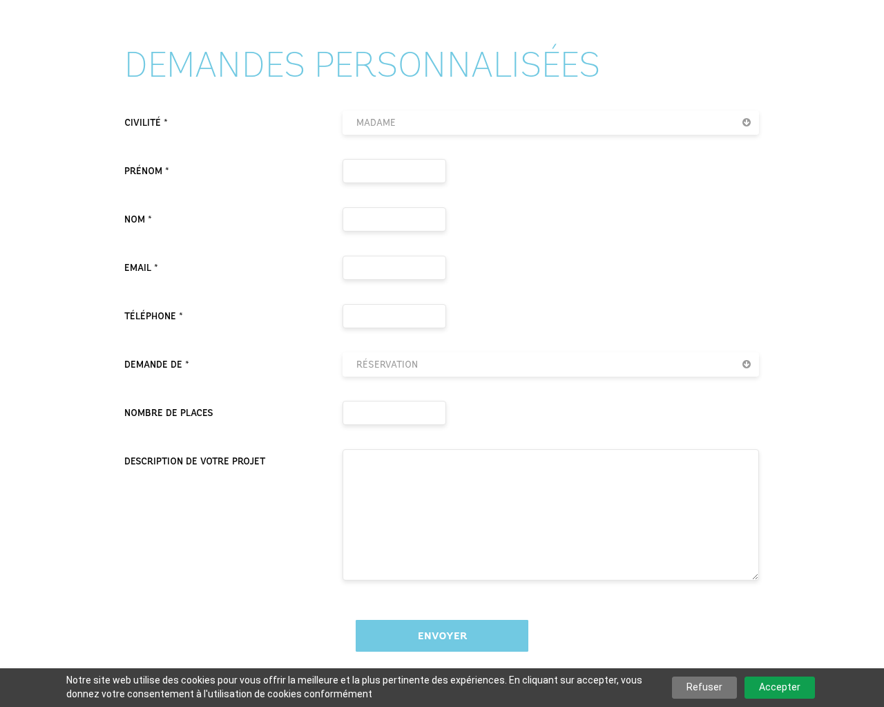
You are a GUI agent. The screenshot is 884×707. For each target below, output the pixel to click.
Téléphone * (153, 316)
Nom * (138, 219)
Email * (141, 268)
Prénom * (146, 171)
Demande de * (156, 364)
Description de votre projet (194, 461)
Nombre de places (168, 413)
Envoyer (442, 636)
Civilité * (146, 123)
